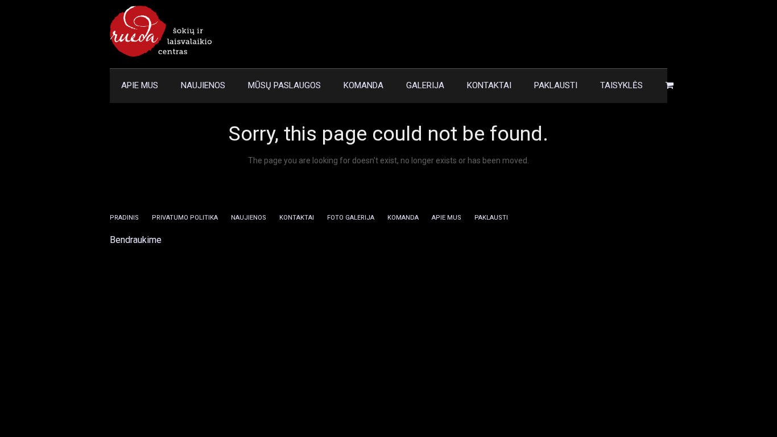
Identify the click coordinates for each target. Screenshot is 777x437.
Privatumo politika (185, 217)
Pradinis (124, 217)
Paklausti (491, 217)
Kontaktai (296, 217)
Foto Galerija (350, 217)
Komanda (403, 217)
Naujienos (248, 217)
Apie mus (446, 217)
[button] (669, 86)
